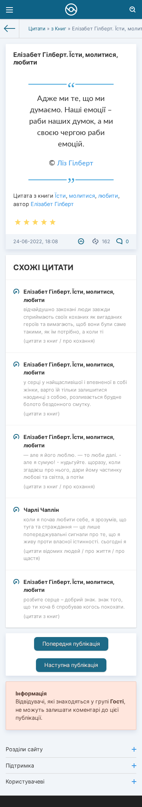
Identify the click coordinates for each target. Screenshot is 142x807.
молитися (82, 195)
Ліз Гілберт (75, 163)
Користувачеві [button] (25, 781)
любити (108, 195)
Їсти (60, 195)
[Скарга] (82, 241)
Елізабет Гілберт (52, 204)
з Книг (58, 28)
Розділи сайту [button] (24, 749)
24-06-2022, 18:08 (35, 241)
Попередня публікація (71, 643)
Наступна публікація (71, 665)
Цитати (36, 28)
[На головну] (9, 28)
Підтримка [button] (20, 765)
